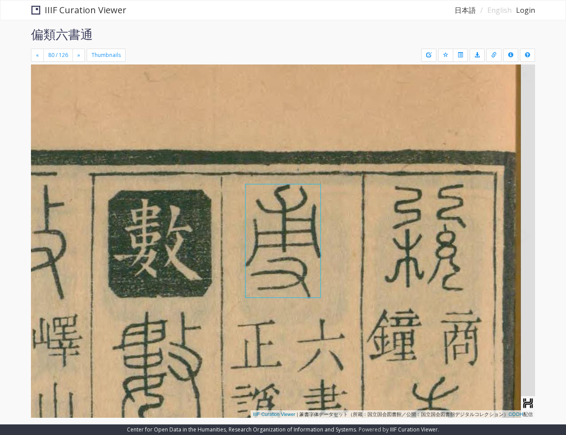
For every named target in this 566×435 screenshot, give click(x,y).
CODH (516, 413)
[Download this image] (477, 55)
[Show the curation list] (460, 55)
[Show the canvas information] (493, 55)
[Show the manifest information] (510, 55)
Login (525, 10)
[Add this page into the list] (445, 55)
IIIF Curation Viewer (85, 10)
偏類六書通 (62, 34)
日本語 (465, 10)
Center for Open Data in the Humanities (176, 429)
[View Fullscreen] (41, 102)
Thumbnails (106, 55)
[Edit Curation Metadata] (428, 55)
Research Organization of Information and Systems (292, 429)
